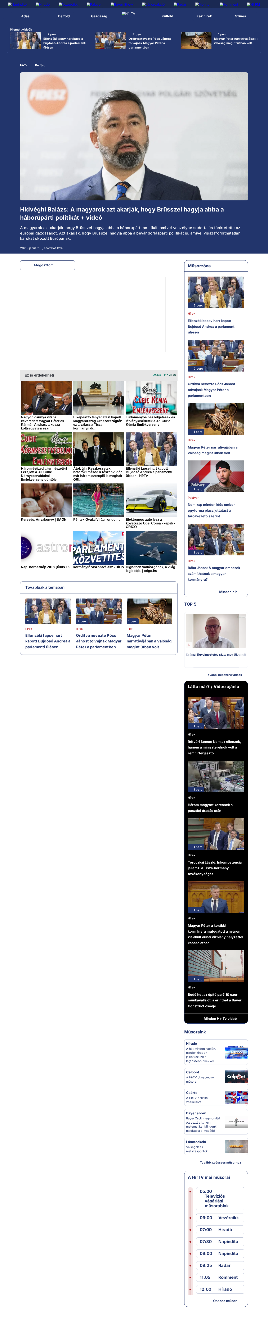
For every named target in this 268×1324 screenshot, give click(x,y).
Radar (224, 1265)
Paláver (193, 497)
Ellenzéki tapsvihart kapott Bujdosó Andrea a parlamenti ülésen (64, 43)
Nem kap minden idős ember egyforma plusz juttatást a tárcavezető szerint (211, 510)
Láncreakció (196, 1142)
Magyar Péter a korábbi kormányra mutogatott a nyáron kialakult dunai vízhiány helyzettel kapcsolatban (215, 934)
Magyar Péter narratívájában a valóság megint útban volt (236, 41)
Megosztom (44, 265)
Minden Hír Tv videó (220, 1018)
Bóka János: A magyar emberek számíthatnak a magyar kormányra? (214, 573)
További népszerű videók (224, 675)
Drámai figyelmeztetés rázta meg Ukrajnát (216, 654)
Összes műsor (225, 1301)
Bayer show (196, 1113)
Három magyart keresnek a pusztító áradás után (210, 808)
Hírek (28, 628)
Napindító (228, 1241)
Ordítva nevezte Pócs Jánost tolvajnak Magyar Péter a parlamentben (150, 43)
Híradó (191, 1043)
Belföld (40, 65)
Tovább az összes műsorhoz (220, 1162)
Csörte (191, 1093)
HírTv (23, 65)
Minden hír (228, 592)
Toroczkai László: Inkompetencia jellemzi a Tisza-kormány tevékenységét (215, 868)
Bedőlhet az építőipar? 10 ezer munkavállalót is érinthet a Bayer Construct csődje (215, 1000)
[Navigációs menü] (7, 16)
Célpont (192, 1072)
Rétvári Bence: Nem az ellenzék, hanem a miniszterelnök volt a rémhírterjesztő (214, 747)
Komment (228, 1277)
